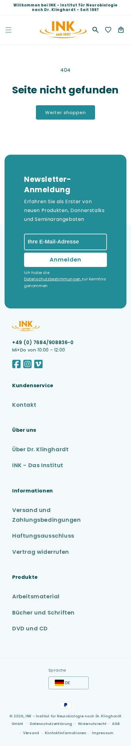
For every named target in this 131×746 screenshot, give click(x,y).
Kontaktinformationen (66, 732)
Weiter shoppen (65, 112)
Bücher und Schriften (43, 612)
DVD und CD (30, 628)
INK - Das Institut (37, 465)
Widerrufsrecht (92, 723)
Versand (31, 732)
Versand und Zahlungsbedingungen (46, 515)
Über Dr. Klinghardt (40, 449)
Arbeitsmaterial (36, 596)
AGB (115, 723)
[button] (95, 30)
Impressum (102, 732)
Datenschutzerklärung (51, 723)
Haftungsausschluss (43, 535)
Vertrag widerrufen (40, 552)
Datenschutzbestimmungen (53, 279)
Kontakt (24, 405)
